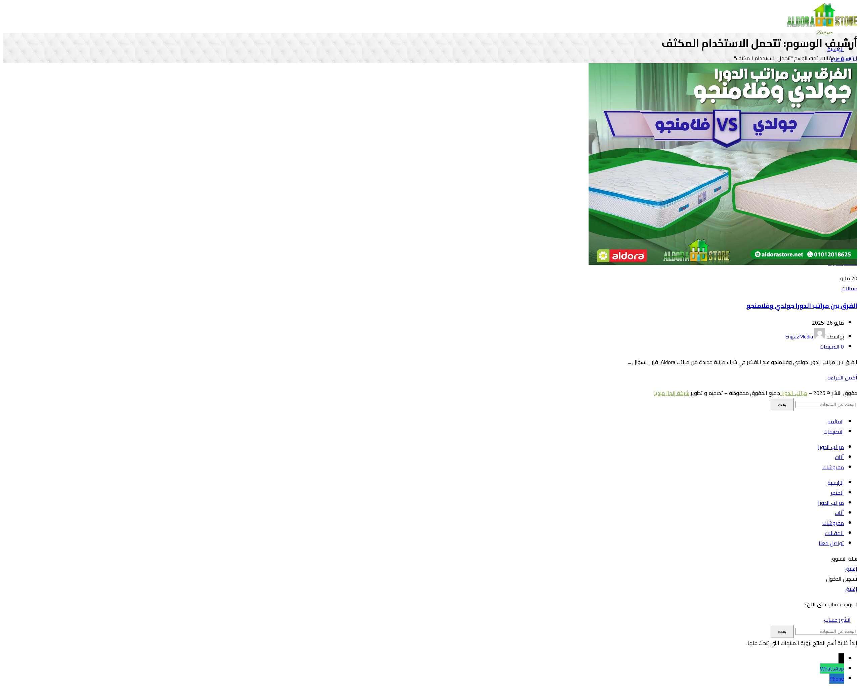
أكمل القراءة (842, 377)
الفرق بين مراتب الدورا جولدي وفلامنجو (801, 306)
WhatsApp (832, 668)
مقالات (849, 288)
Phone (836, 679)
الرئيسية (849, 58)
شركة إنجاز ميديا (671, 393)
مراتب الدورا (793, 393)
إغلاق (851, 569)
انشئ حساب (837, 620)
